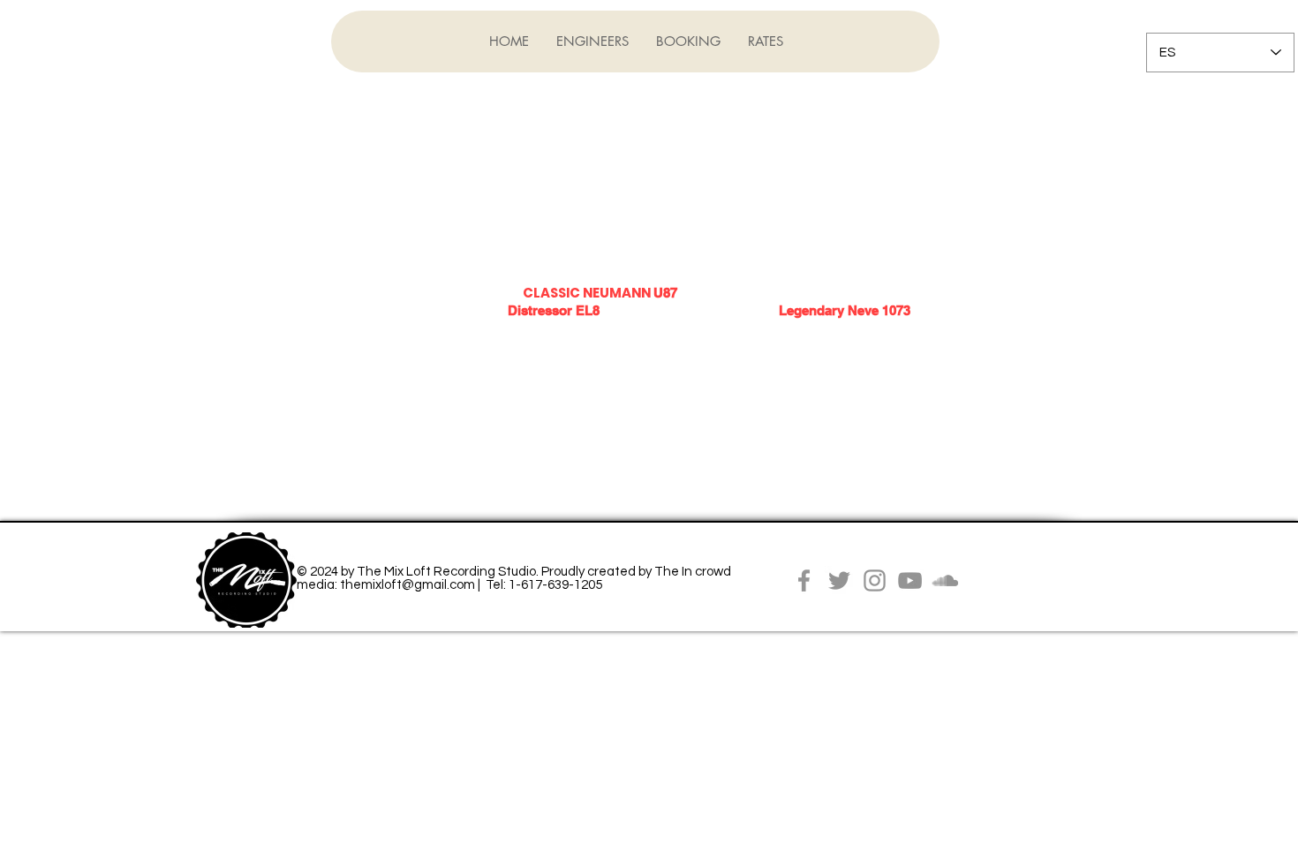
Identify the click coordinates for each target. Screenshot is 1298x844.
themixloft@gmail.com (407, 585)
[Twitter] (839, 580)
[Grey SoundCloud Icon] (945, 580)
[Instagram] (874, 580)
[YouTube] (909, 580)
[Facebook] (804, 580)
